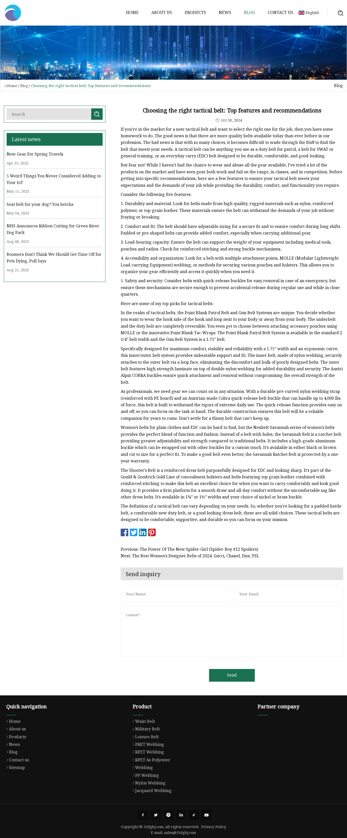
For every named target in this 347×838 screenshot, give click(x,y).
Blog (249, 12)
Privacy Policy (213, 826)
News (225, 12)
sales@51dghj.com (180, 832)
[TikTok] (194, 815)
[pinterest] (168, 815)
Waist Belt (145, 721)
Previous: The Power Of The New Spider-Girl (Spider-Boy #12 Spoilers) (189, 549)
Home (132, 12)
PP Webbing (147, 775)
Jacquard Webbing (153, 790)
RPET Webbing (149, 752)
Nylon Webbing (150, 783)
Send (232, 675)
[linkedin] (181, 815)
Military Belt (147, 729)
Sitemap (17, 767)
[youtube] (206, 815)
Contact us (280, 12)
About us (161, 12)
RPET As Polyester (152, 760)
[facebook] (143, 815)
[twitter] (156, 815)
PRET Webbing (149, 744)
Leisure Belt (147, 737)
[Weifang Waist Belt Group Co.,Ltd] (13, 13)
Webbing (144, 767)
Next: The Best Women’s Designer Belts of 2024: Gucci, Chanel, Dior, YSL (190, 556)
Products (195, 12)
